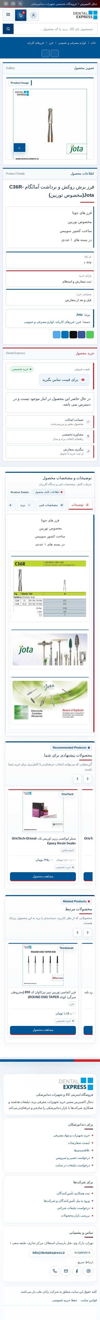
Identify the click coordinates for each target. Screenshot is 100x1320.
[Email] (66, 1270)
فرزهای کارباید (35, 42)
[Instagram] (88, 1270)
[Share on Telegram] (57, 335)
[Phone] (54, 1270)
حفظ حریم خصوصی (64, 1300)
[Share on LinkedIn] (65, 335)
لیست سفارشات (79, 1143)
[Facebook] (77, 1270)
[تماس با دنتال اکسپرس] (20, 3)
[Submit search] (8, 29)
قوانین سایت (89, 1300)
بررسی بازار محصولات (75, 1215)
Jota (79, 314)
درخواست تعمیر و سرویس (73, 1158)
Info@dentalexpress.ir (49, 1253)
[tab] (80, 505)
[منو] (8, 15)
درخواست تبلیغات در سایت (72, 1165)
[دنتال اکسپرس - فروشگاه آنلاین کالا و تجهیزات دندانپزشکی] (85, 15)
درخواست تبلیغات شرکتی (73, 1208)
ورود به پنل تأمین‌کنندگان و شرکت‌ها (67, 1201)
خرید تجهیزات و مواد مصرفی (71, 1135)
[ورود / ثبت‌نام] (33, 15)
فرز (51, 42)
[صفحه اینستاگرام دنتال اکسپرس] (6, 3)
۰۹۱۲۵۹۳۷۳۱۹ (81, 1253)
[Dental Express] (76, 1084)
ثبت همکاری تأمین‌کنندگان (73, 1193)
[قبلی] (77, 778)
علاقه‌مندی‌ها (82, 1150)
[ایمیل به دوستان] (73, 335)
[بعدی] (87, 778)
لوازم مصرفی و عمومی (72, 42)
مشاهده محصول (43, 876)
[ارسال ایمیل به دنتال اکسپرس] (13, 3)
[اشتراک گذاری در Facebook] (81, 335)
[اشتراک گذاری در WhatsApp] (90, 335)
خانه (93, 42)
